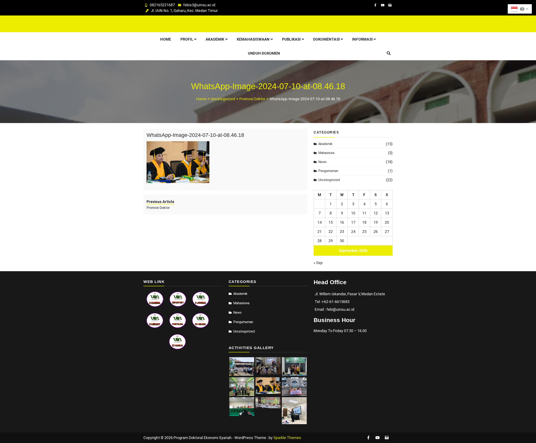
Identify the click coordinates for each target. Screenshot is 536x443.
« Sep (318, 263)
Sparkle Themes (287, 437)
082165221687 (162, 5)
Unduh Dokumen (264, 53)
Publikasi (291, 39)
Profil (186, 39)
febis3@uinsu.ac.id (199, 5)
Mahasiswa (326, 153)
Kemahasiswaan (253, 39)
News (322, 162)
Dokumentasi (326, 39)
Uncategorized (329, 180)
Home (165, 39)
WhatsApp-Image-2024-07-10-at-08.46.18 (195, 135)
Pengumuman (328, 171)
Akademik (215, 39)
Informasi (362, 39)
